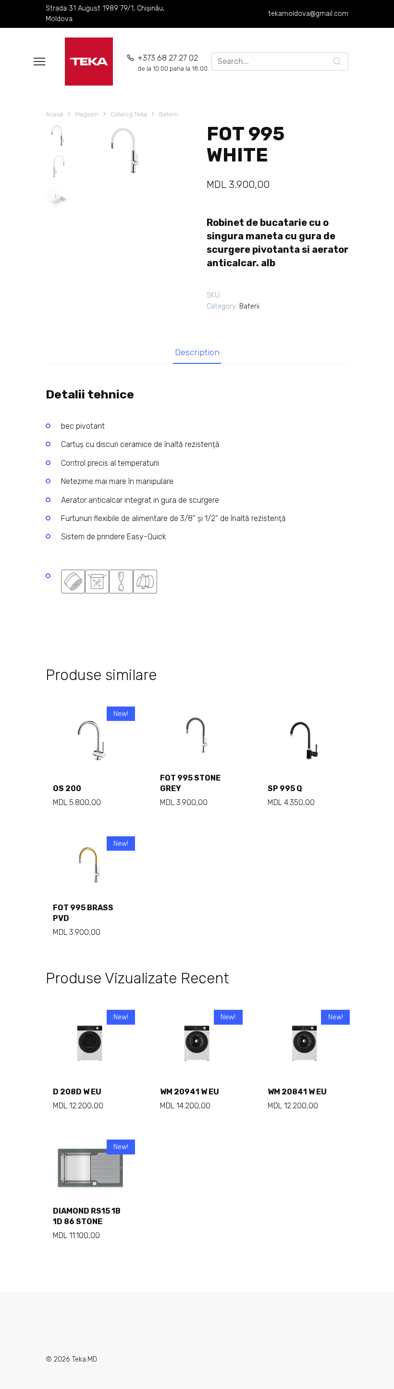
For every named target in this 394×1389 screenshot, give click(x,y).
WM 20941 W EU (189, 1091)
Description (197, 352)
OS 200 (67, 788)
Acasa (54, 114)
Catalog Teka (129, 114)
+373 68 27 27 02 (172, 62)
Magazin (86, 114)
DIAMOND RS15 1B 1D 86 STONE (87, 1216)
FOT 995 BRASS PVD (83, 913)
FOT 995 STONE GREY (190, 783)
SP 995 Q (285, 788)
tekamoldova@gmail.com (308, 14)
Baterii (168, 114)
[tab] (197, 352)
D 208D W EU (77, 1091)
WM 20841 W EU (297, 1091)
